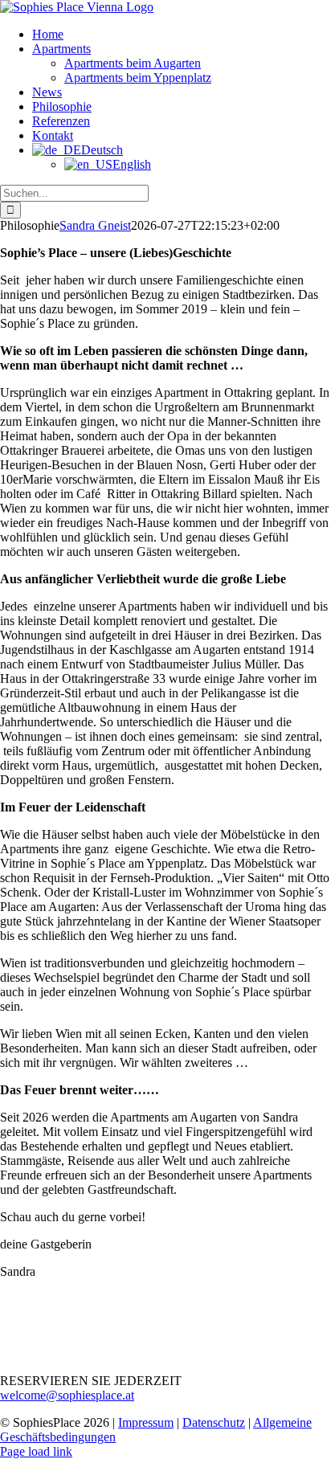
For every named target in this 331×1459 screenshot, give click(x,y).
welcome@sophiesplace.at (67, 1395)
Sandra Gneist (95, 225)
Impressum (146, 1422)
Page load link (36, 1451)
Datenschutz (213, 1422)
